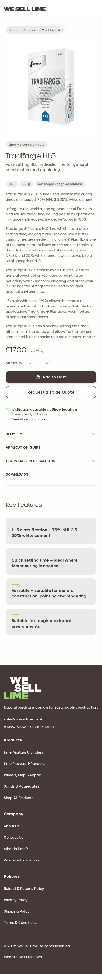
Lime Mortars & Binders (23, 752)
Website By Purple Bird (23, 957)
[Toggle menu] (95, 10)
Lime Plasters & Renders (24, 764)
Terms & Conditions (20, 923)
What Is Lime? (16, 849)
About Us (11, 826)
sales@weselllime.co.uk (23, 719)
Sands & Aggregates (21, 786)
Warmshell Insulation (21, 860)
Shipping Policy (17, 911)
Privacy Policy (16, 900)
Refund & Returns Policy (24, 888)
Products (30, 30)
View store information (29, 419)
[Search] (85, 9)
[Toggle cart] (90, 9)
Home (13, 30)
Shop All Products (18, 798)
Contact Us (13, 837)
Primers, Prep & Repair (22, 775)
